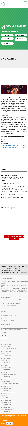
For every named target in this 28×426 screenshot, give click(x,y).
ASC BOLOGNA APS (6, 350)
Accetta (3, 423)
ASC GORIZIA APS (5, 376)
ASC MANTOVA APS (6, 388)
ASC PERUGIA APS (5, 399)
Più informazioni (5, 420)
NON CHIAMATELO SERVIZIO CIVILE (9, 306)
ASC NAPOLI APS (5, 397)
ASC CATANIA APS (5, 358)
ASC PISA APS (4, 406)
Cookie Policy (4, 337)
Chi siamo (7, 35)
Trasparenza (24, 272)
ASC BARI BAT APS (5, 346)
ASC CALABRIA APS (6, 353)
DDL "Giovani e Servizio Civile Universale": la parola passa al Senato (14, 282)
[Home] (4, 4)
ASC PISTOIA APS (5, 407)
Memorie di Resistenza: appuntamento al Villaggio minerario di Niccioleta (12, 300)
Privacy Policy (4, 335)
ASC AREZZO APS (5, 343)
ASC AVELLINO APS (6, 344)
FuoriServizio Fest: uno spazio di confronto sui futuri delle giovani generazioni (14, 296)
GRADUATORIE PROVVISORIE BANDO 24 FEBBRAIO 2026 (13, 285)
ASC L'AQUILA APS (5, 381)
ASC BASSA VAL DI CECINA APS (9, 348)
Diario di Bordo (7, 38)
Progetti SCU (7, 43)
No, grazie (9, 423)
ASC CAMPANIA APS (6, 355)
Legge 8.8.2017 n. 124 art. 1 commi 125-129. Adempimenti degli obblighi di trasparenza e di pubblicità (14, 328)
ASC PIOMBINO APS (6, 404)
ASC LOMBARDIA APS (6, 386)
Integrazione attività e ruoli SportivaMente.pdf (10, 148)
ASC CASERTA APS (5, 357)
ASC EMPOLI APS (5, 365)
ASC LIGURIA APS (5, 385)
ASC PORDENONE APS (6, 411)
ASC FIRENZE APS (5, 369)
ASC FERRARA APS (6, 367)
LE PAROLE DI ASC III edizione (8, 294)
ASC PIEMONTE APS (6, 402)
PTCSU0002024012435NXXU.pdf (11, 145)
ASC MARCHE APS (5, 390)
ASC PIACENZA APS (6, 400)
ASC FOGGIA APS (5, 371)
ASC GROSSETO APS (6, 378)
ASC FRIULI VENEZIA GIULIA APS (13, 27)
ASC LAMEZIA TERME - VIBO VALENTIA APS (11, 383)
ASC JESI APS (4, 379)
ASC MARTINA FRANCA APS (8, 392)
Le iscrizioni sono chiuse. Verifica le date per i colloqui (15, 237)
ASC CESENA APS (5, 360)
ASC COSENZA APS (6, 362)
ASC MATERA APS (5, 393)
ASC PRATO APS (5, 413)
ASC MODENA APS (5, 395)
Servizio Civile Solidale (20, 39)
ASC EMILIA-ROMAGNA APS (8, 364)
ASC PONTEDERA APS (6, 409)
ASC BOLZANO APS (6, 351)
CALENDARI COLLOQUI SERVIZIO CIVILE (11, 303)
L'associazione (20, 35)
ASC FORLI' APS (5, 372)
